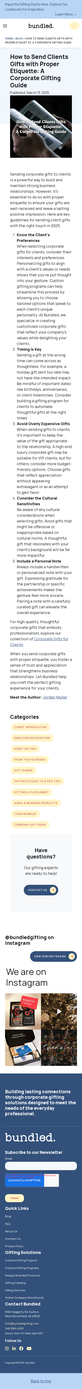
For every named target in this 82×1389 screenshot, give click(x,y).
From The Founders (30, 759)
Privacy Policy (14, 1246)
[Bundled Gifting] (40, 26)
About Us (11, 1231)
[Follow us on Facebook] (23, 1349)
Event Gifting (25, 749)
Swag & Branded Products (35, 803)
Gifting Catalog (15, 1283)
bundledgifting (22, 997)
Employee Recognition (32, 738)
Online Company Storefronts (24, 1298)
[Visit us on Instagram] (8, 1349)
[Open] (23, 1011)
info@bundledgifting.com (22, 1323)
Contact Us (13, 1239)
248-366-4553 (14, 1328)
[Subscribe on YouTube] (31, 1349)
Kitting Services (15, 1290)
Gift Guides (23, 770)
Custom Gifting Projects (21, 1260)
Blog (19, 38)
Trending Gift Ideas (30, 824)
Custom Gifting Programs (22, 1268)
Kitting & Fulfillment (31, 792)
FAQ (7, 1224)
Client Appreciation (30, 727)
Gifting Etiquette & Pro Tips (37, 781)
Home (9, 38)
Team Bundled (25, 814)
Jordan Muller (55, 697)
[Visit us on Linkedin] (15, 1349)
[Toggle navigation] (5, 25)
